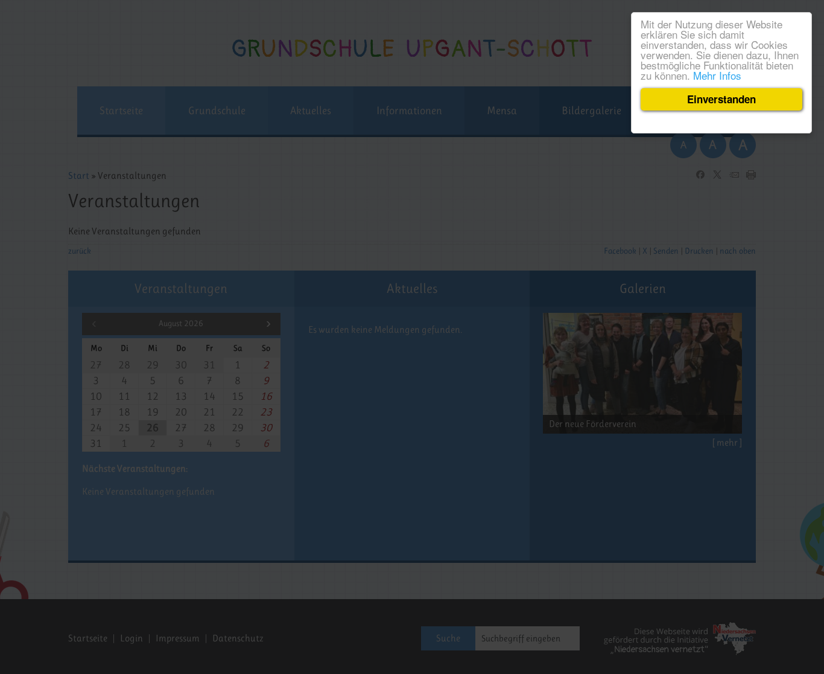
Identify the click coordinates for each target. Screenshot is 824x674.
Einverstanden (721, 99)
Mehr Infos (717, 75)
